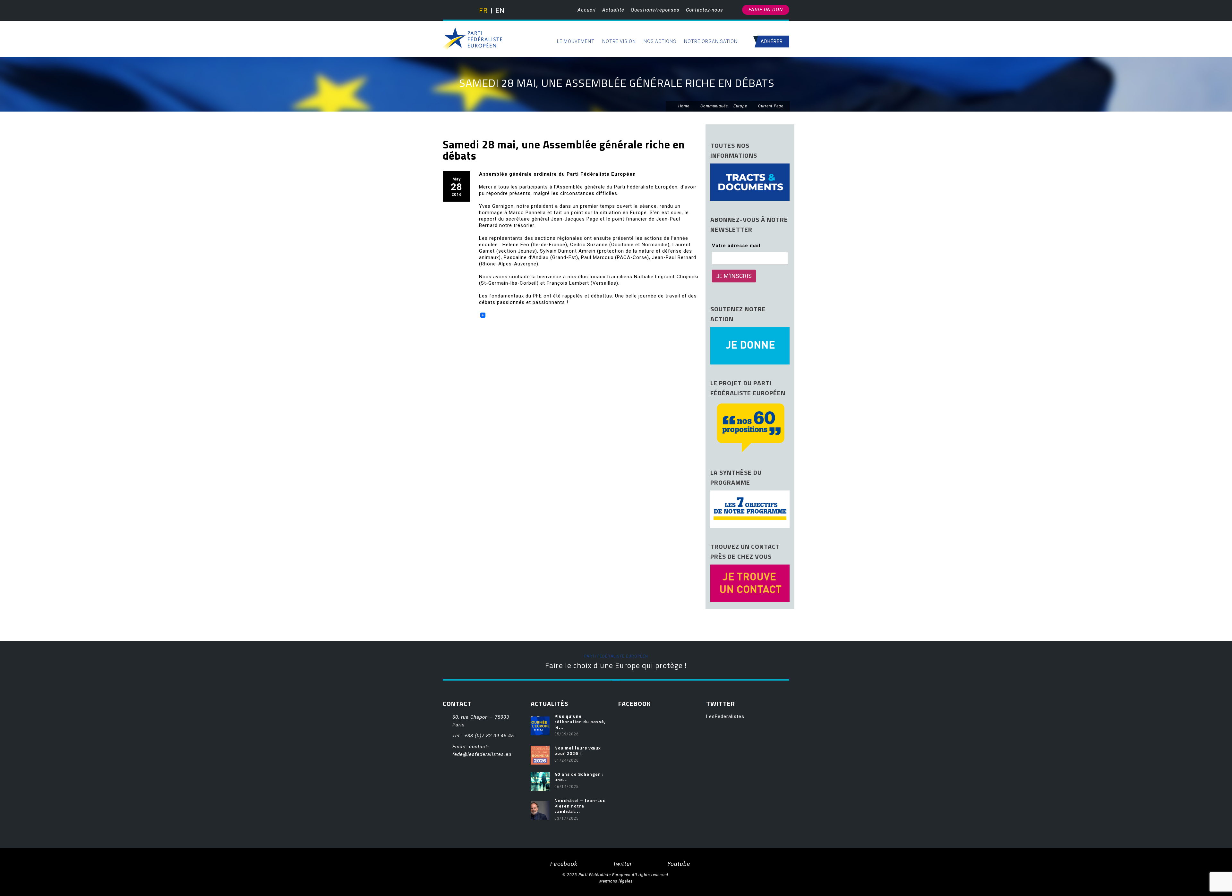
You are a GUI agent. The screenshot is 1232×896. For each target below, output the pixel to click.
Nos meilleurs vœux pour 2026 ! (577, 750)
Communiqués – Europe (723, 106)
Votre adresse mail (736, 245)
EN (499, 10)
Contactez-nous (704, 10)
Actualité (613, 10)
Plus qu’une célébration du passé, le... (580, 721)
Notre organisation (711, 41)
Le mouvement (576, 41)
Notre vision (619, 41)
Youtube (678, 863)
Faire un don (766, 10)
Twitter (621, 863)
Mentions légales (616, 881)
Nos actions (660, 41)
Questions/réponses (655, 10)
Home (683, 106)
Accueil (587, 10)
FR (483, 10)
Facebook (563, 863)
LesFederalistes (725, 716)
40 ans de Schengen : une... (579, 777)
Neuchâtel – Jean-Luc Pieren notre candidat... (579, 806)
